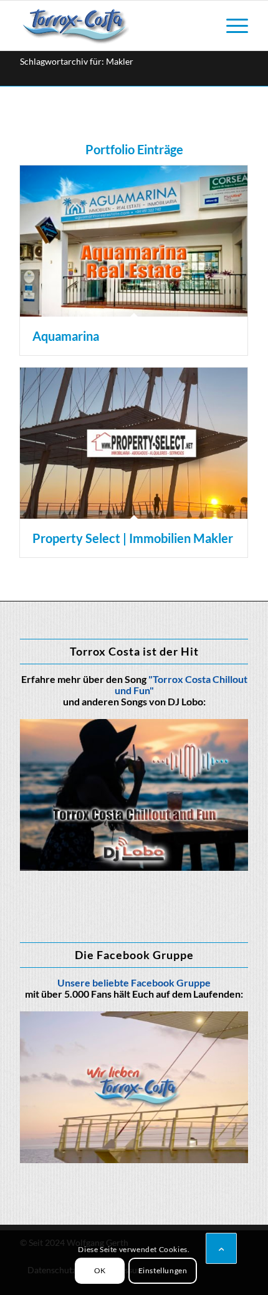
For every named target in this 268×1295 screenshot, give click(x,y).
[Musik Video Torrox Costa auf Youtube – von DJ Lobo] (134, 795)
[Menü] (231, 25)
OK (100, 1270)
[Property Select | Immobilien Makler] (133, 443)
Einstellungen (163, 1270)
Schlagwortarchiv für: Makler (76, 61)
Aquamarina (65, 335)
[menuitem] (231, 25)
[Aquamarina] (133, 241)
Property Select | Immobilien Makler (132, 538)
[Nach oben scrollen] (221, 1248)
